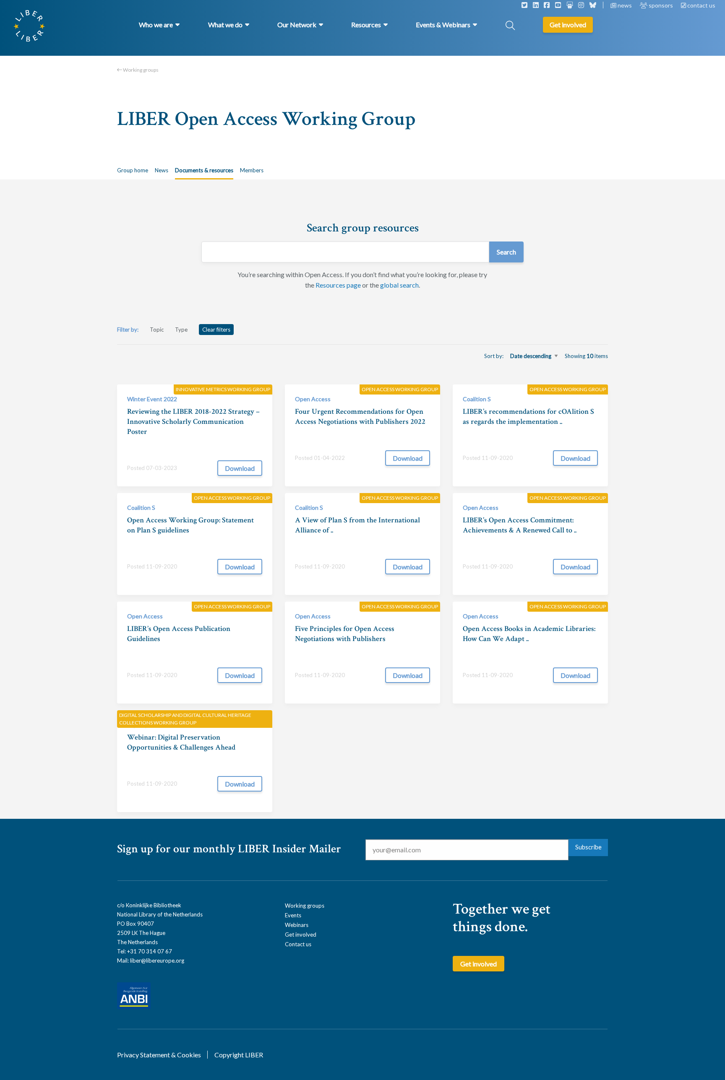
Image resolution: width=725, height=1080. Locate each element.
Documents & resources (204, 170)
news (624, 5)
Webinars (296, 925)
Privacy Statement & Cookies (159, 1055)
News (161, 170)
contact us (700, 5)
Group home (132, 170)
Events (293, 915)
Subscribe (588, 847)
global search (399, 285)
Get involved (300, 934)
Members (251, 170)
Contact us (298, 944)
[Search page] (510, 26)
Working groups (140, 70)
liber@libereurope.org (157, 960)
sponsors (660, 5)
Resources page (338, 285)
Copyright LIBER (238, 1055)
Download (240, 468)
